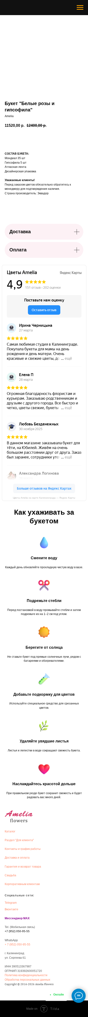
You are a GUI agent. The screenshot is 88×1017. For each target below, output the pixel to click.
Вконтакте (11, 909)
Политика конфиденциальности (26, 975)
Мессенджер (14, 918)
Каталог (10, 831)
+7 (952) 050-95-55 (17, 931)
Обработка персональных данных (27, 979)
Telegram (11, 902)
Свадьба (10, 875)
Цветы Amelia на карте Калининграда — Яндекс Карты (44, 497)
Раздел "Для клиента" (19, 840)
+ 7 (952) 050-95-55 (17, 944)
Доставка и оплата (17, 857)
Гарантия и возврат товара (23, 866)
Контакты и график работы (23, 849)
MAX (26, 918)
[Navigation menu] (80, 7)
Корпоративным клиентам (22, 884)
